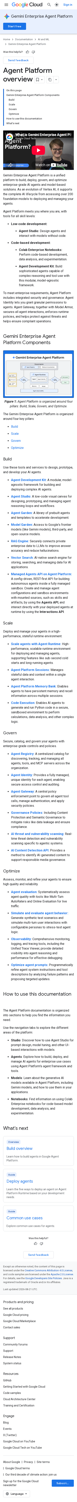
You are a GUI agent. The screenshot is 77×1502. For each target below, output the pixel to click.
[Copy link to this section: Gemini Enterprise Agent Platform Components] (54, 343)
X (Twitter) (10, 1435)
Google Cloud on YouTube (19, 1441)
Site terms (43, 1462)
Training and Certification (18, 1405)
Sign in (67, 4)
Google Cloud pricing (15, 1314)
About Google (11, 1462)
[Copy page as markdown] (50, 79)
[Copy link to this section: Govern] (21, 733)
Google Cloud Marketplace (19, 1321)
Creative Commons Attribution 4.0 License (48, 1270)
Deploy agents (20, 1181)
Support (8, 1350)
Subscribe (63, 1483)
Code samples (12, 1392)
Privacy (28, 1462)
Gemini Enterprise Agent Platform (42, 16)
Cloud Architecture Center (19, 1399)
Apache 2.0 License (62, 1274)
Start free (14, 26)
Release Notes (12, 1357)
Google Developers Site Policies (43, 1278)
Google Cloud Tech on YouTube (22, 1447)
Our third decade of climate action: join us (31, 1474)
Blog (6, 1422)
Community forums (15, 1344)
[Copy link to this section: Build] (16, 459)
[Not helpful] (33, 52)
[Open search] (49, 4)
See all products (13, 1308)
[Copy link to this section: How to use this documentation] (7, 1000)
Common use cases (25, 1218)
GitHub (7, 1380)
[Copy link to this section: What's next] (32, 1128)
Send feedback (18, 60)
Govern (16, 441)
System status (12, 1363)
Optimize (17, 448)
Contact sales (11, 1327)
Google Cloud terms (17, 1468)
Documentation (24, 39)
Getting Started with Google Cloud (24, 1386)
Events (7, 1428)
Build (14, 426)
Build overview (20, 1148)
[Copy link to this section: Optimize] (24, 871)
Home (6, 39)
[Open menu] (6, 4)
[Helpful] (27, 52)
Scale (15, 434)
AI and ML (43, 39)
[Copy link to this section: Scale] (17, 623)
